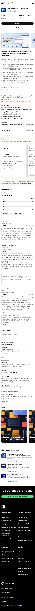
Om (19, 551)
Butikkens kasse (6, 107)
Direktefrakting (22, 517)
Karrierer (20, 555)
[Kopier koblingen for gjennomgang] (17, 220)
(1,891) (22, 17)
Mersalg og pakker (24, 527)
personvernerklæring (7, 382)
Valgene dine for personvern (10, 606)
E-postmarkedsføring (24, 530)
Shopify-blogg (5, 561)
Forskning (4, 565)
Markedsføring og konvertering (6, 534)
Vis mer (3, 271)
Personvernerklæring (7, 342)
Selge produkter (6, 524)
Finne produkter (6, 520)
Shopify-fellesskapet (8, 558)
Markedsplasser (23, 520)
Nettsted (4, 362)
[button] (17, 457)
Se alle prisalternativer (25, 183)
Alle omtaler (18, 213)
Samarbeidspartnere (24, 568)
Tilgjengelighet (6, 130)
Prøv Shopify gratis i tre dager (17, 496)
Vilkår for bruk (5, 592)
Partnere (20, 565)
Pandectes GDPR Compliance (15, 454)
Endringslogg (13, 372)
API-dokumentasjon (7, 555)
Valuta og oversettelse (25, 540)
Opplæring (4, 347)
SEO (19, 533)
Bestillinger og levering (8, 527)
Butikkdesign (5, 530)
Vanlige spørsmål (6, 344)
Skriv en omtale (7, 213)
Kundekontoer (16, 107)
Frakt (19, 537)
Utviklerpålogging (6, 588)
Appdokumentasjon (7, 349)
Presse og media (23, 561)
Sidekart (4, 601)
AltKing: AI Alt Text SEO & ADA (15, 464)
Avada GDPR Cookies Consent (15, 474)
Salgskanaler (5, 517)
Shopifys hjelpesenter (8, 551)
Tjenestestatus (23, 574)
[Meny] (33, 3)
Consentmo (30, 17)
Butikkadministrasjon (8, 539)
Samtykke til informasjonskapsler (11, 124)
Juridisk (20, 571)
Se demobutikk (17, 27)
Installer (17, 23)
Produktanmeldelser (24, 524)
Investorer (21, 558)
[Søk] (29, 3)
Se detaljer (4, 401)
